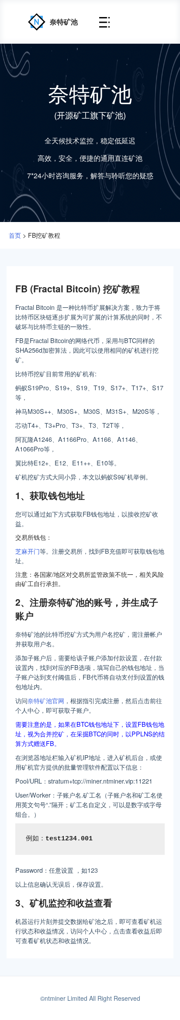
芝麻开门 (27, 550)
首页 (15, 235)
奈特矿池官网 (46, 700)
